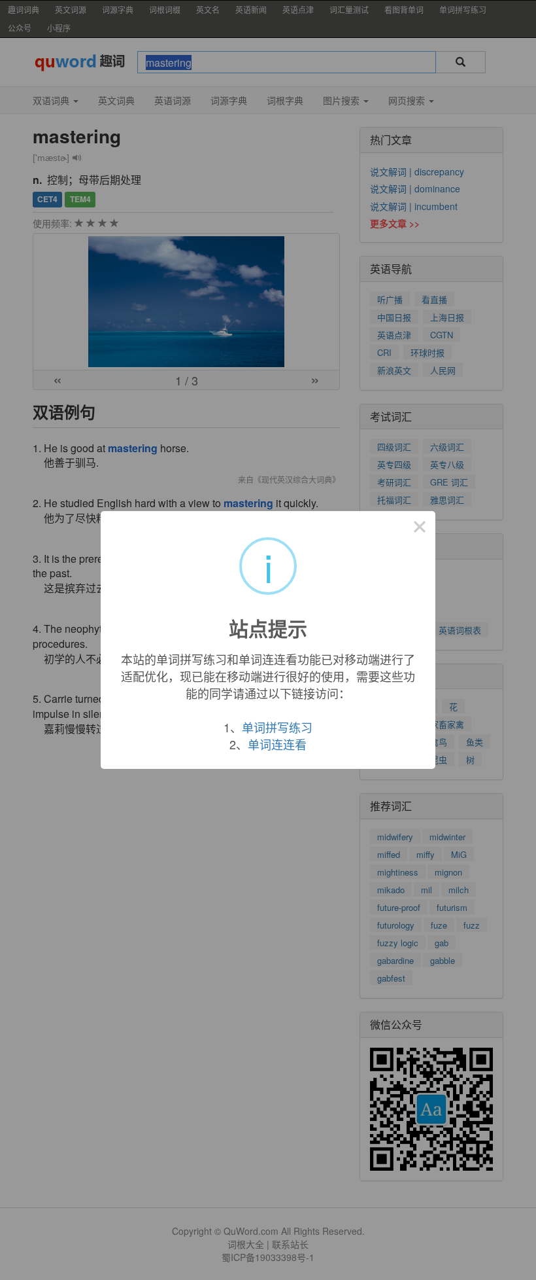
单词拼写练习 (277, 727)
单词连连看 (277, 744)
